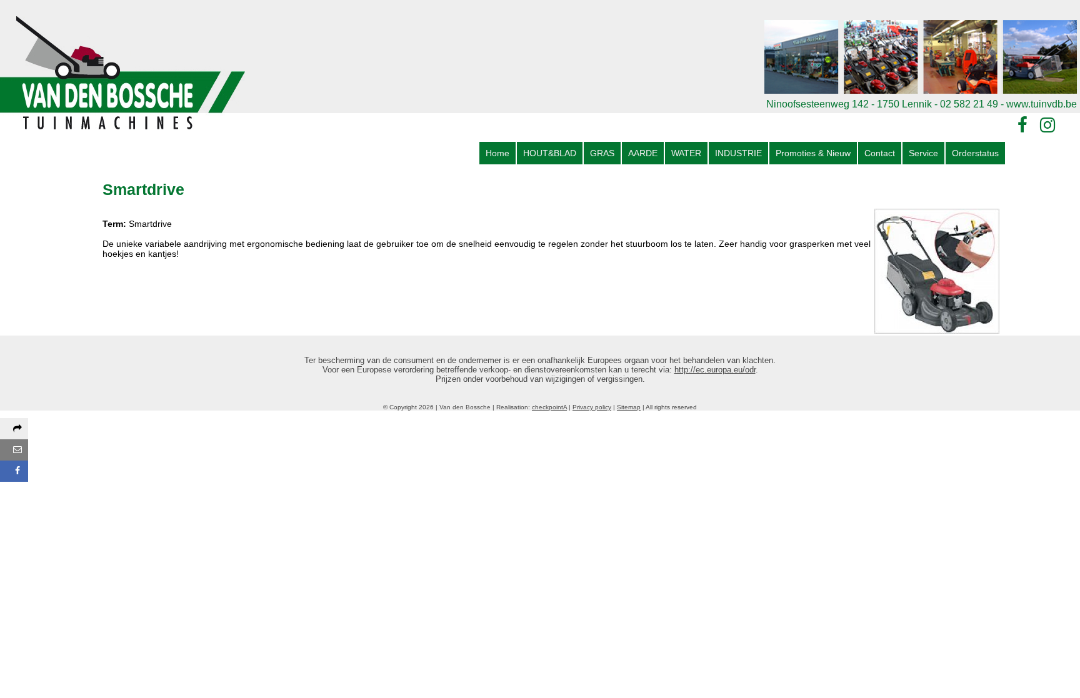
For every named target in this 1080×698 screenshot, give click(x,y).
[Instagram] (1047, 125)
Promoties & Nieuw (813, 153)
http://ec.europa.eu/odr (715, 369)
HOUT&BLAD (549, 153)
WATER (686, 153)
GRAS (602, 153)
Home (497, 153)
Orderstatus (975, 153)
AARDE (643, 153)
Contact (879, 153)
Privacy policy (591, 407)
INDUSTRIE (738, 153)
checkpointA (549, 407)
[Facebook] (1023, 125)
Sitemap (629, 407)
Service (923, 153)
